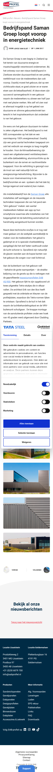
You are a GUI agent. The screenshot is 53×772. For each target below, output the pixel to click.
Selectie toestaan (26, 433)
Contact (26, 760)
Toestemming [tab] (10, 335)
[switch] (46, 393)
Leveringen (33, 695)
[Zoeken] (44, 5)
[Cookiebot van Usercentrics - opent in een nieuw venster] (38, 327)
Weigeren (26, 442)
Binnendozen (9, 711)
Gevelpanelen (9, 695)
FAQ (30, 715)
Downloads (33, 719)
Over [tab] (43, 335)
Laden (31, 699)
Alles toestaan (26, 423)
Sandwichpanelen (12, 691)
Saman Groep (38, 194)
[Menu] (49, 5)
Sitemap (26, 757)
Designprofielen (10, 703)
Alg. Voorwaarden (37, 691)
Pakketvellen (34, 707)
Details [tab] (27, 335)
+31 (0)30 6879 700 (13, 670)
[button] (37, 5)
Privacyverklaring (26, 754)
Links (30, 711)
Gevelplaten (9, 707)
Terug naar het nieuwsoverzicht (26, 622)
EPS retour (33, 703)
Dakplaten (8, 715)
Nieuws (17, 18)
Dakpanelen (9, 699)
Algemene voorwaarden (26, 752)
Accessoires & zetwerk (14, 719)
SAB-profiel (8, 18)
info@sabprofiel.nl (12, 674)
